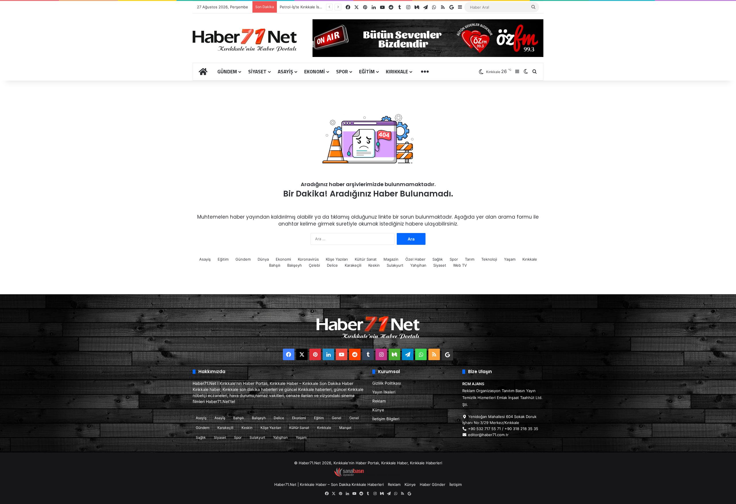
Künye (378, 410)
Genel (336, 418)
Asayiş (285, 71)
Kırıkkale (397, 71)
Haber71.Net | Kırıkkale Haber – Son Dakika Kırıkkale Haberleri (329, 484)
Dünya (263, 259)
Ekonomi (314, 71)
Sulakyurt (395, 265)
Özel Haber (415, 259)
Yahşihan (418, 265)
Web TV (460, 265)
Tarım (469, 259)
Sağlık (437, 259)
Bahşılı (274, 265)
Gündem (227, 71)
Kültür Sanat (366, 259)
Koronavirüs (308, 259)
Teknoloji (489, 259)
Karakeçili (353, 265)
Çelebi (314, 265)
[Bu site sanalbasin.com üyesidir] (349, 475)
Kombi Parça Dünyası (383, 475)
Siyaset (257, 71)
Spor (342, 71)
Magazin (391, 259)
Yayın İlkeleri (383, 392)
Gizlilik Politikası (386, 383)
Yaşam (509, 259)
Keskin (374, 265)
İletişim (455, 484)
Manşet (345, 427)
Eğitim (367, 71)
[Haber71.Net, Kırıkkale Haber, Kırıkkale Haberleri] (245, 39)
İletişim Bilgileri (385, 419)
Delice (332, 265)
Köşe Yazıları (337, 259)
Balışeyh (294, 265)
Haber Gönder (432, 484)
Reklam (379, 401)
